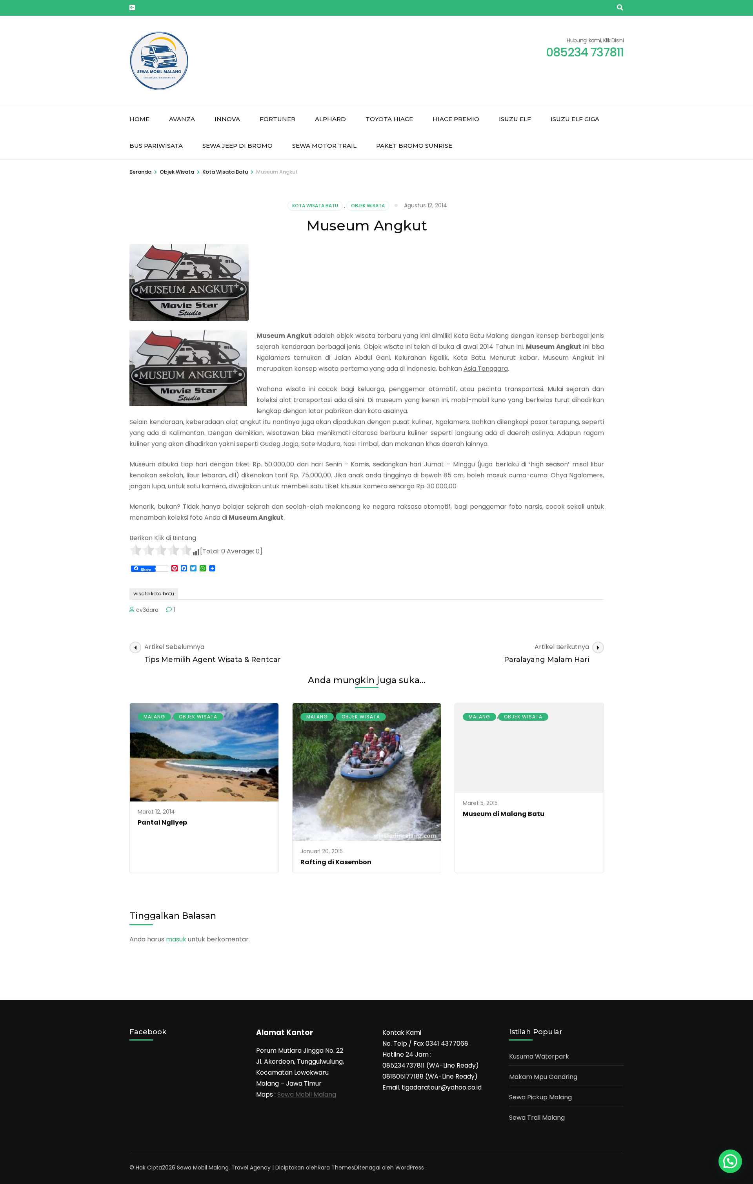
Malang (154, 716)
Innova (227, 119)
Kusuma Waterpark (539, 1056)
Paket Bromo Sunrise (414, 145)
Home (139, 119)
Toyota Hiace (389, 119)
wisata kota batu (153, 593)
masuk (176, 939)
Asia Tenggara (486, 368)
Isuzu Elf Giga (575, 119)
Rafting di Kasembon (335, 862)
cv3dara (147, 610)
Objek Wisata (368, 205)
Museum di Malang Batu (503, 813)
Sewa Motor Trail (324, 145)
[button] (730, 1161)
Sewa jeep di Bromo (237, 145)
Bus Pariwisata (156, 145)
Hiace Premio (456, 119)
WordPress (409, 1167)
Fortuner (277, 119)
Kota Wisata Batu (315, 205)
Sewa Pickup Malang (540, 1097)
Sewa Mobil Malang (306, 1094)
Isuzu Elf (515, 119)
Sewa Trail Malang (537, 1117)
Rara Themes (336, 1167)
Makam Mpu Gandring (543, 1076)
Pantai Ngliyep (162, 822)
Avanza (182, 119)
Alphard (330, 119)
